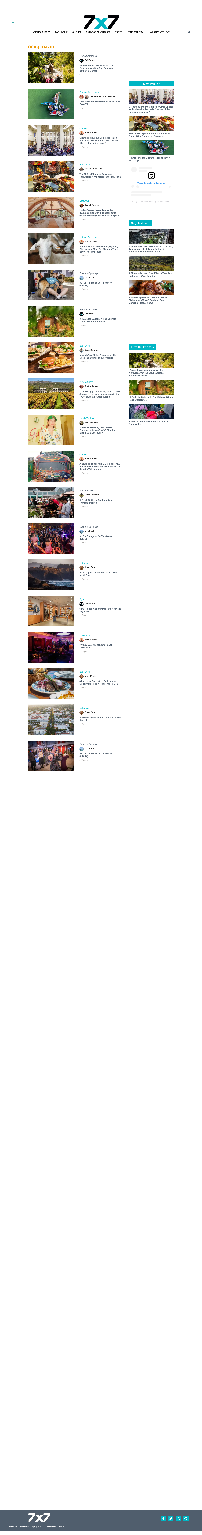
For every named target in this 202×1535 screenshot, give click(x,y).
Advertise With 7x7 (159, 32)
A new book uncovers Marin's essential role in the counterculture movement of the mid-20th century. (99, 466)
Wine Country (135, 32)
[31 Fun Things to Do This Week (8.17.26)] (51, 538)
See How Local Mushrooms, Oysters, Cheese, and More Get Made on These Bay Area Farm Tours (99, 249)
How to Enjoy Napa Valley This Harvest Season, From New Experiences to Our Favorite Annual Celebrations (99, 394)
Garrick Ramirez (92, 205)
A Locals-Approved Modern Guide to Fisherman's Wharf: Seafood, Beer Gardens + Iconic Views (148, 300)
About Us (13, 1527)
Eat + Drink (61, 32)
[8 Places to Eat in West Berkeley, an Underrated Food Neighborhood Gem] (51, 683)
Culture (76, 32)
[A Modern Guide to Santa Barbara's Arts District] (51, 719)
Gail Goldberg (91, 422)
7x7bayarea (143, 202)
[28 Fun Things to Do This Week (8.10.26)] (51, 756)
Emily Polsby (91, 676)
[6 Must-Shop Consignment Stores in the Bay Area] (51, 611)
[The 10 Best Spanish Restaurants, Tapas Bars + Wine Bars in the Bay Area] (51, 176)
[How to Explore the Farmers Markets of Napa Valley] (151, 411)
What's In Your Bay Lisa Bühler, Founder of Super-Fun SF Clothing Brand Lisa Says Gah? (97, 430)
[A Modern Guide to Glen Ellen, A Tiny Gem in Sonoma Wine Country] (151, 263)
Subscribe (51, 1527)
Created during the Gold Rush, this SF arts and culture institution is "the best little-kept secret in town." (99, 140)
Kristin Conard (91, 386)
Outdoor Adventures (98, 32)
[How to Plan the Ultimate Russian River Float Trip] (51, 104)
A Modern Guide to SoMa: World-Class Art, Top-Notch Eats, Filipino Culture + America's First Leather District (151, 249)
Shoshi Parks (91, 132)
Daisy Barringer (92, 350)
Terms (61, 1527)
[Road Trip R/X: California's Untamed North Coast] (51, 574)
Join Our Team (38, 1527)
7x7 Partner (90, 60)
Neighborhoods (41, 32)
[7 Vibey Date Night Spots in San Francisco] (51, 647)
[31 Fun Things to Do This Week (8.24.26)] (51, 285)
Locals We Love (87, 418)
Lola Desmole (108, 96)
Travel (119, 32)
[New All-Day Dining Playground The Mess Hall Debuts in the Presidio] (51, 357)
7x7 (132, 202)
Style (81, 599)
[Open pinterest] (186, 1518)
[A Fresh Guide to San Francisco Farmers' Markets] (51, 502)
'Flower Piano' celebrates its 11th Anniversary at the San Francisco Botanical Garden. (96, 68)
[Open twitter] (170, 1518)
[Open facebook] (163, 1518)
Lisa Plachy (90, 277)
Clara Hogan (95, 96)
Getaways (84, 201)
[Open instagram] (178, 1518)
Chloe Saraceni (92, 495)
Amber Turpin (91, 567)
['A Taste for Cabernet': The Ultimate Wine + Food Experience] (51, 321)
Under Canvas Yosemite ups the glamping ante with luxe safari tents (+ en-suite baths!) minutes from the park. (99, 213)
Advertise (24, 1527)
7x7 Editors (90, 603)
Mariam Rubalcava (93, 169)
